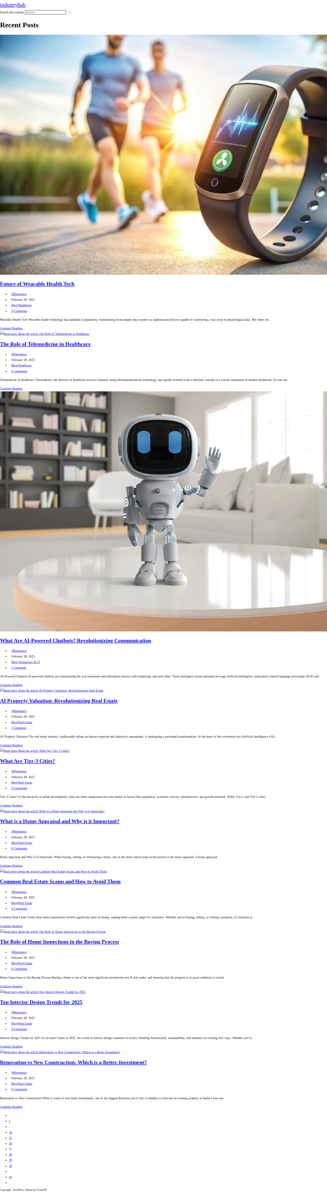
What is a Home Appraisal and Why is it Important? (59, 821)
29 (10, 1160)
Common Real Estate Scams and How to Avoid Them (60, 881)
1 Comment (18, 667)
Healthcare (25, 305)
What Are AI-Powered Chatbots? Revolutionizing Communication (75, 640)
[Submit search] (69, 12)
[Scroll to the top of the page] (1, 1194)
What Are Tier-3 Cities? (27, 761)
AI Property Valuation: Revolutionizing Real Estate (59, 701)
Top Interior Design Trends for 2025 (41, 1002)
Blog (14, 305)
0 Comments (19, 311)
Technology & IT (29, 662)
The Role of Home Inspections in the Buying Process (59, 942)
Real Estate (25, 722)
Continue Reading (12, 328)
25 (10, 1138)
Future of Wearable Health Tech (37, 284)
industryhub (13, 5)
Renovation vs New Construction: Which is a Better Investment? (73, 1062)
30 (10, 1166)
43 (10, 1177)
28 (10, 1154)
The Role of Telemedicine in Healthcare (45, 344)
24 (10, 1132)
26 (10, 1143)
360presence (19, 294)
